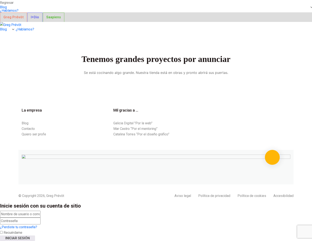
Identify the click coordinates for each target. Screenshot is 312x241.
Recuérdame (12, 233)
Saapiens (53, 17)
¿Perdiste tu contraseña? (18, 227)
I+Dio (35, 17)
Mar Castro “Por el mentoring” (135, 129)
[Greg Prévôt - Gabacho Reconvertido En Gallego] (10, 25)
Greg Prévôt (13, 17)
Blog (3, 7)
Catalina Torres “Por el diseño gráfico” (141, 134)
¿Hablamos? (9, 10)
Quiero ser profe (34, 134)
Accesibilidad (283, 196)
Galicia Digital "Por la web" (132, 123)
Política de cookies (252, 196)
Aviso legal (182, 196)
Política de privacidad (214, 196)
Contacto (28, 129)
